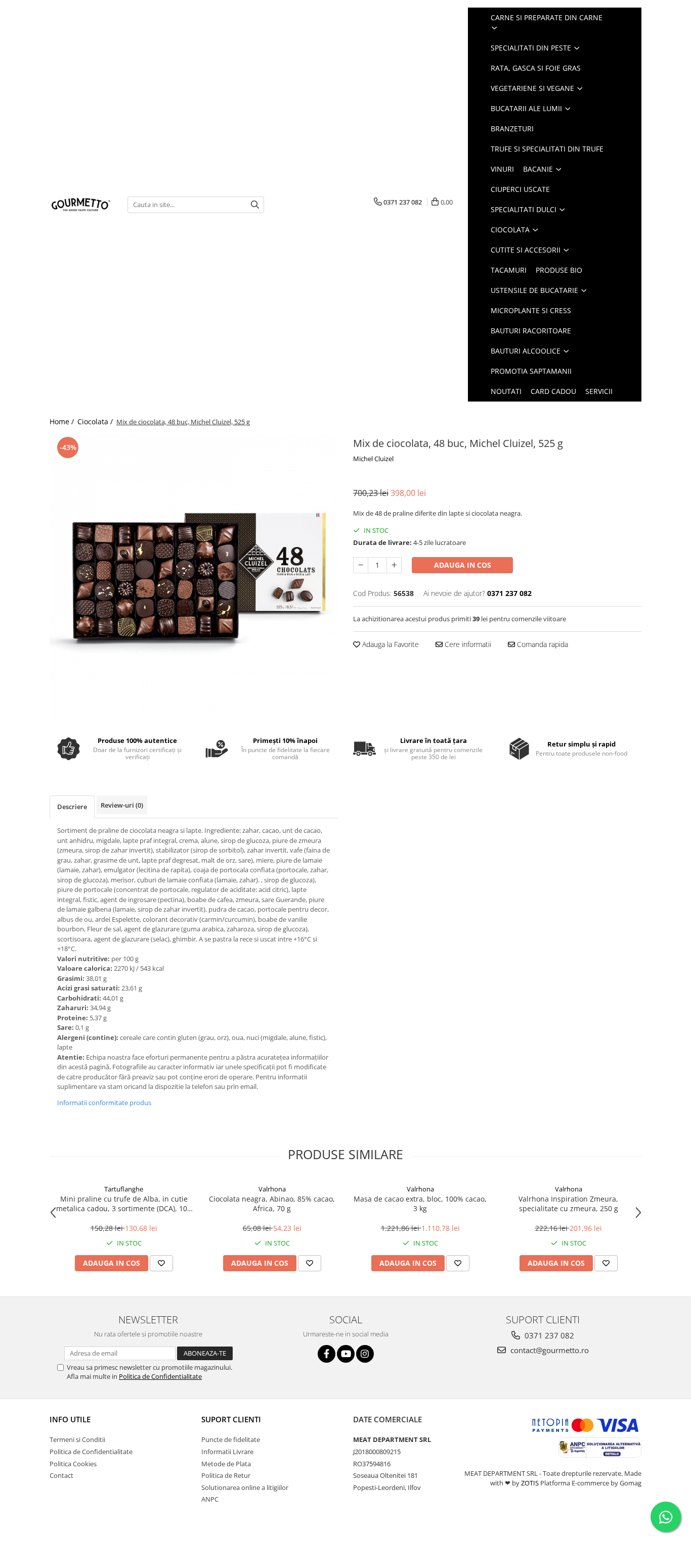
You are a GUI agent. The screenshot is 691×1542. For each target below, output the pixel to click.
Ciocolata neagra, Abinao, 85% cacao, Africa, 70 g (272, 1203)
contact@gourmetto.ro (548, 1350)
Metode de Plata (226, 1463)
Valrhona (272, 1188)
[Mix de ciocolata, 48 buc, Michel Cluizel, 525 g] (194, 578)
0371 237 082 (548, 1335)
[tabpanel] (194, 578)
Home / (63, 421)
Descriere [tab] (72, 806)
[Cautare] (255, 204)
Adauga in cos (462, 565)
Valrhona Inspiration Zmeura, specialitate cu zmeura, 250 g (568, 1203)
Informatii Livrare (227, 1451)
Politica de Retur (225, 1475)
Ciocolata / (96, 421)
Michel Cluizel (373, 458)
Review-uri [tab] (122, 805)
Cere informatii (467, 644)
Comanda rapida (541, 644)
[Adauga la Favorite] (161, 1263)
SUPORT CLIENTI (231, 1419)
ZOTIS (530, 1482)
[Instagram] (365, 1354)
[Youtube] (346, 1354)
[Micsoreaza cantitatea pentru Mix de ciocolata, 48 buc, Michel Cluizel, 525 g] (360, 565)
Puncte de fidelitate (230, 1439)
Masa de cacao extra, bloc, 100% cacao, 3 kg (420, 1203)
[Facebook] (326, 1354)
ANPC (210, 1499)
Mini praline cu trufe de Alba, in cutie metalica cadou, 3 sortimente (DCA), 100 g (123, 1203)
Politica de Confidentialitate (160, 1376)
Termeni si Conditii (77, 1439)
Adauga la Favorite (389, 644)
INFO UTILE (70, 1419)
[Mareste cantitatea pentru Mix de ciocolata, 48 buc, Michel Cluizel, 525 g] (394, 565)
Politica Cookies (73, 1463)
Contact (61, 1475)
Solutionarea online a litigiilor (244, 1487)
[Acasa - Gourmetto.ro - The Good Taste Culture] (81, 204)
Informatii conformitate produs (104, 1102)
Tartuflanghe (123, 1188)
